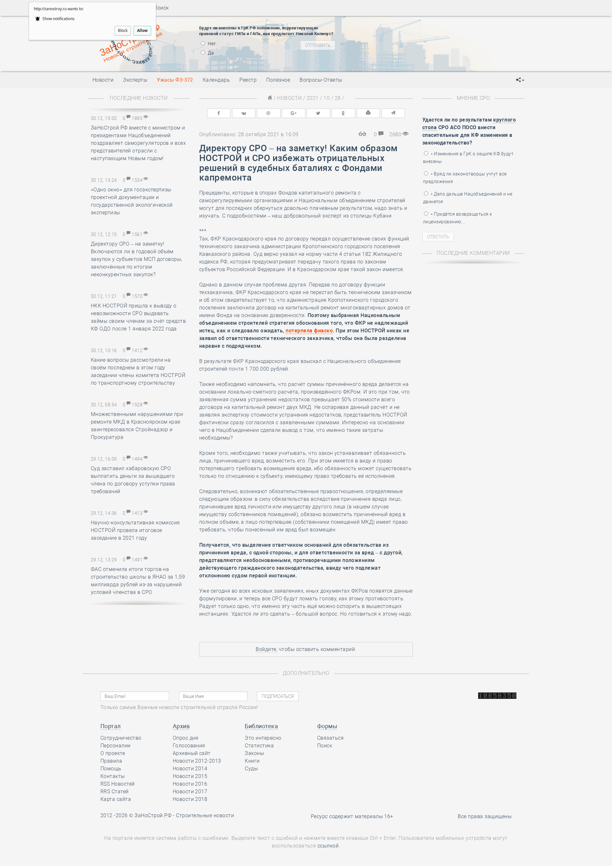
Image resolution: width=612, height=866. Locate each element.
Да (210, 53)
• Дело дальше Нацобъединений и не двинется (467, 197)
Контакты (112, 776)
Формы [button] (327, 726)
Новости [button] (102, 80)
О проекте (112, 753)
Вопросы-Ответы (321, 80)
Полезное (278, 80)
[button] (520, 80)
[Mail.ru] (268, 113)
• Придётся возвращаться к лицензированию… (457, 217)
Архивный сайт (192, 753)
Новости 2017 (190, 791)
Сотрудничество (121, 738)
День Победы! (390, 24)
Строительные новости (205, 815)
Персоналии (115, 746)
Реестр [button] (248, 80)
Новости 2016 (190, 784)
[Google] (293, 113)
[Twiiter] (318, 113)
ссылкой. (328, 846)
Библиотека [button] (261, 726)
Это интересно (263, 738)
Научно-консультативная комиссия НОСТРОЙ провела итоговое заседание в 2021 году (135, 530)
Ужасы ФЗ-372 (175, 80)
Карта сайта (115, 799)
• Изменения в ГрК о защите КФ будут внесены (468, 157)
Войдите (266, 649)
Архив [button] (181, 726)
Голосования (189, 746)
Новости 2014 (190, 769)
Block (122, 30)
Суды (251, 769)
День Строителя (401, 40)
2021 (313, 98)
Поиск (159, 8)
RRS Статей (114, 791)
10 (327, 98)
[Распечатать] (368, 113)
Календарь (216, 80)
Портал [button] (110, 726)
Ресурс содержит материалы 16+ (352, 816)
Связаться (330, 738)
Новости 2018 (190, 799)
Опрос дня (186, 738)
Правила (111, 761)
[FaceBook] (219, 113)
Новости (289, 98)
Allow (142, 30)
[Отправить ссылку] (393, 113)
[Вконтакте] (244, 113)
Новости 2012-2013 (197, 761)
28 (338, 98)
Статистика (259, 746)
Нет (211, 43)
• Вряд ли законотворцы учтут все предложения (465, 177)
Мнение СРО (473, 98)
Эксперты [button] (135, 80)
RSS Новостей (117, 784)
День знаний (401, 59)
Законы (254, 753)
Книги (252, 761)
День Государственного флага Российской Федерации (443, 48)
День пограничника (396, 32)
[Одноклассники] (343, 113)
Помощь (110, 769)
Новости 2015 (190, 776)
